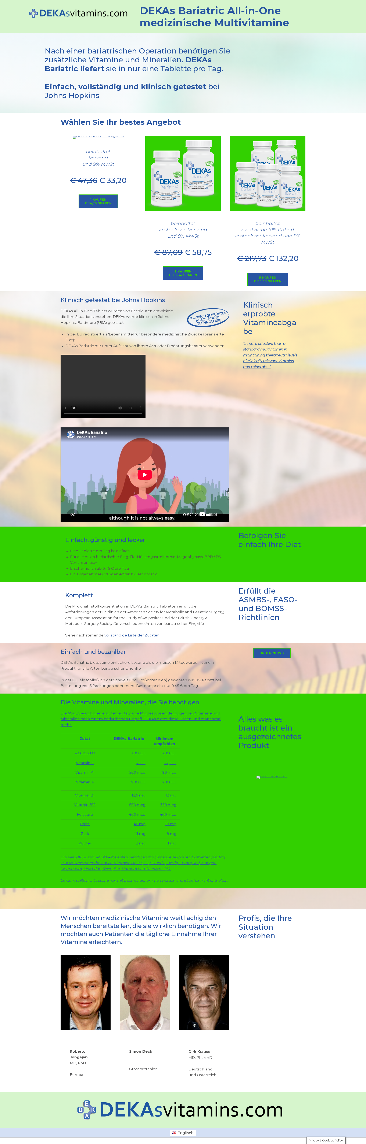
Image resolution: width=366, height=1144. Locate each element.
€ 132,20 (268, 258)
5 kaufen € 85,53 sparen (268, 279)
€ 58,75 (183, 252)
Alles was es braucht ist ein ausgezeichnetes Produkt (269, 732)
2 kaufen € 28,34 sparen (183, 273)
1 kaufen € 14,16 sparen (98, 201)
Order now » (271, 653)
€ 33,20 (98, 180)
